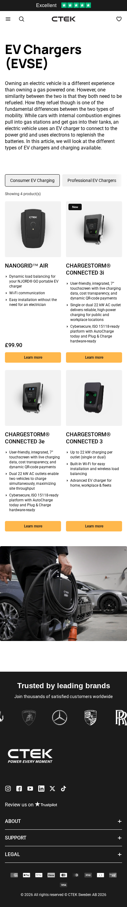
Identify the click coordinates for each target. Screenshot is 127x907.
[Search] (21, 19)
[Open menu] (8, 19)
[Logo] (64, 19)
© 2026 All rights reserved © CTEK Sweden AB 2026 (63, 895)
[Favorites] (119, 19)
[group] (32, 180)
